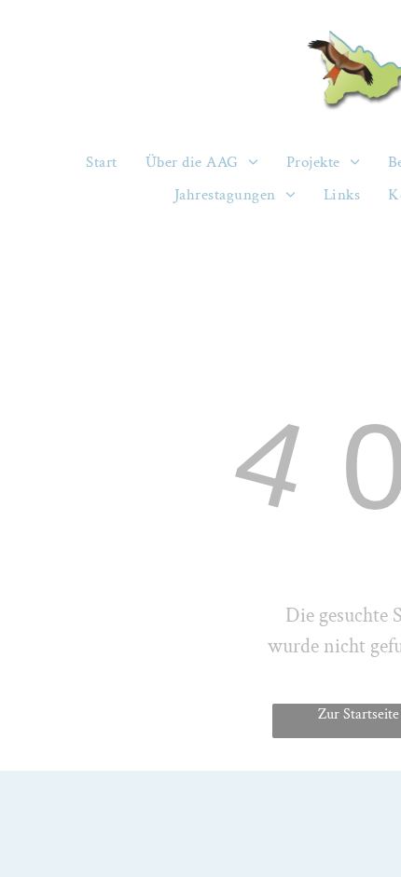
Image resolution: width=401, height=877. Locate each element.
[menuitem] (101, 162)
